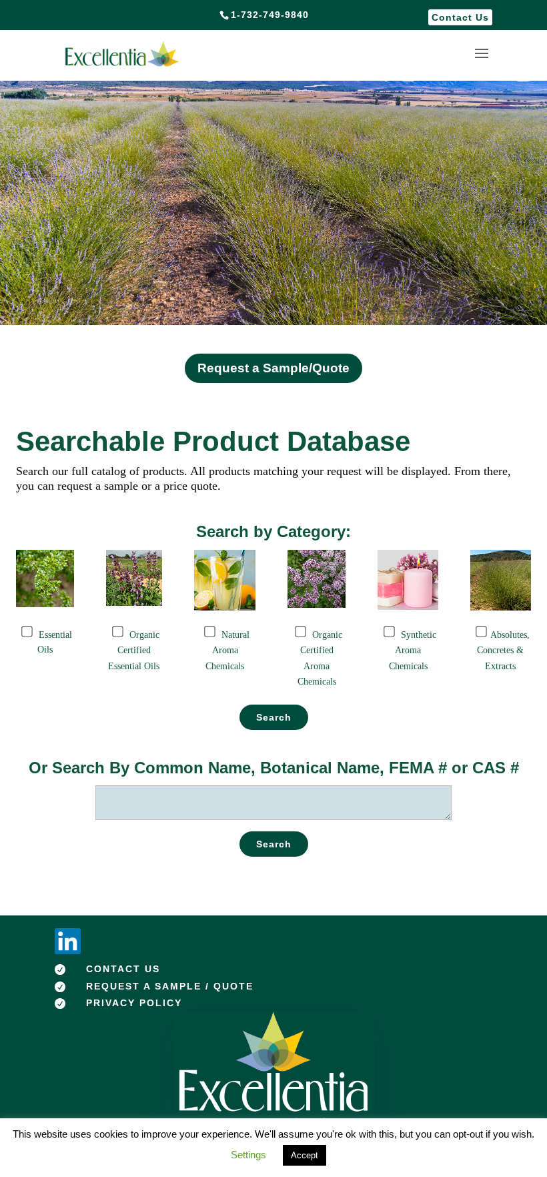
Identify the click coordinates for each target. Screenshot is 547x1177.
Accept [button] (304, 1155)
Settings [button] (248, 1154)
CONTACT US (123, 968)
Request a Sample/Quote (273, 368)
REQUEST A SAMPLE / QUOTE (169, 986)
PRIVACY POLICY (134, 1003)
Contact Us (460, 17)
